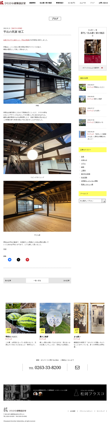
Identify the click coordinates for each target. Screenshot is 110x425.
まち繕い (77, 337)
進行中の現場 (85, 174)
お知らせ (84, 160)
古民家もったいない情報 (89, 181)
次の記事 (66, 280)
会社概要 (72, 411)
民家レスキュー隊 (87, 184)
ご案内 (83, 170)
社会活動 (84, 177)
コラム (83, 163)
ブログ (92, 3)
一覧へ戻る (37, 280)
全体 (82, 156)
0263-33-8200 (45, 367)
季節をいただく (12, 337)
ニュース (83, 3)
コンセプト (71, 3)
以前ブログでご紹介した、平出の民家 (16, 40)
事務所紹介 (60, 3)
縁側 (82, 167)
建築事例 (32, 3)
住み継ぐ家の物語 (46, 3)
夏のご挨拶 (44, 337)
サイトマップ (101, 411)
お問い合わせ (103, 3)
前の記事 (8, 280)
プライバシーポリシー (86, 411)
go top (102, 417)
